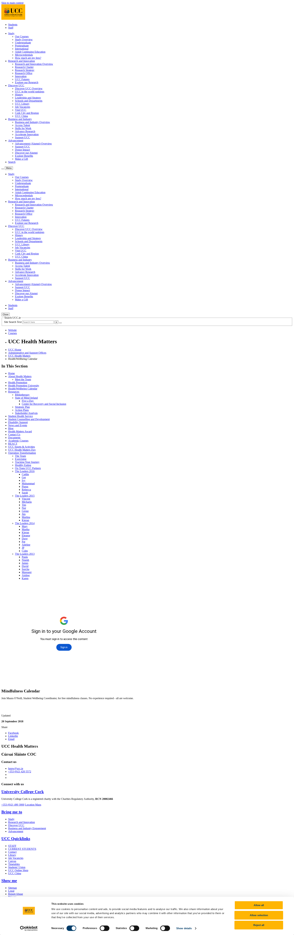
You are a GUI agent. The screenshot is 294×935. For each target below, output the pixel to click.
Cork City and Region (27, 113)
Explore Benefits (24, 155)
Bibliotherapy (22, 394)
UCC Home (14, 349)
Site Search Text (13, 322)
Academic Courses (18, 440)
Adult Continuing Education (30, 51)
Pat (23, 541)
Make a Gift (21, 158)
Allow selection (259, 915)
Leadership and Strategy (28, 97)
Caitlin (25, 474)
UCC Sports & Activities (21, 446)
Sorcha (25, 569)
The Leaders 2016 (25, 471)
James (25, 563)
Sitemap (12, 887)
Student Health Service (20, 416)
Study (11, 819)
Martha (25, 529)
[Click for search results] (60, 322)
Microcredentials (24, 54)
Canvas (12, 861)
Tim (24, 504)
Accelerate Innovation (27, 134)
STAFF (12, 845)
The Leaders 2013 (25, 553)
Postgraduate (22, 45)
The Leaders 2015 (25, 495)
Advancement (15, 831)
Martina (26, 517)
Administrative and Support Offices (27, 352)
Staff (10, 27)
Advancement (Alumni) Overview (33, 143)
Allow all (259, 905)
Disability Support (18, 422)
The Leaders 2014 (25, 523)
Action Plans (22, 410)
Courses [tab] (12, 333)
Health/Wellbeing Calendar (22, 388)
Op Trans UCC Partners (28, 468)
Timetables (14, 864)
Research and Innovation (21, 822)
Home (11, 373)
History (19, 94)
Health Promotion (17, 382)
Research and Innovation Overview (34, 64)
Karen (25, 578)
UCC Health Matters (19, 355)
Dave (25, 538)
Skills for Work (23, 128)
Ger (24, 477)
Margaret (26, 572)
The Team (20, 455)
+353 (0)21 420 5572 (19, 771)
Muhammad (28, 483)
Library (12, 855)
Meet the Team (23, 379)
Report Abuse (15, 893)
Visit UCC (20, 109)
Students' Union (16, 867)
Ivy (23, 480)
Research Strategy (24, 70)
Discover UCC (16, 825)
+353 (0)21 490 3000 (12, 804)
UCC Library (22, 103)
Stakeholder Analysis (26, 413)
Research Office (23, 73)
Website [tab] (12, 330)
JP (23, 547)
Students (12, 24)
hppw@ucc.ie (15, 768)
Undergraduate (23, 42)
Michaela (27, 501)
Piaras (25, 486)
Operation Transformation (22, 452)
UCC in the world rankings (29, 91)
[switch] (104, 928)
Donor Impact (22, 149)
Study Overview (24, 39)
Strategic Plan (22, 407)
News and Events (17, 425)
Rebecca (26, 489)
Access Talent (22, 125)
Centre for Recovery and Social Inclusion (44, 403)
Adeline (26, 544)
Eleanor (26, 535)
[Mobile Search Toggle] (2, 168)
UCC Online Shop (18, 870)
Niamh (25, 560)
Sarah (25, 492)
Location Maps (33, 804)
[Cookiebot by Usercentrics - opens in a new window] (29, 928)
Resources (13, 391)
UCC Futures (22, 79)
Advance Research (25, 131)
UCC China (21, 116)
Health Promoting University (23, 385)
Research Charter (24, 67)
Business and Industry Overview (32, 122)
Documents (14, 437)
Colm (25, 550)
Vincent (26, 498)
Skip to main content (12, 2)
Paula (25, 556)
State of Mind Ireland (26, 397)
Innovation (21, 76)
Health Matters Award (20, 431)
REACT (12, 443)
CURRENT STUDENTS (22, 848)
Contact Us (14, 434)
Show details (184, 928)
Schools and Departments (28, 100)
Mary (25, 526)
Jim (24, 514)
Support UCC (22, 137)
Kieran (25, 520)
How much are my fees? (28, 57)
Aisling (26, 575)
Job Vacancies (22, 106)
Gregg (25, 511)
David (25, 566)
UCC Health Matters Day (22, 449)
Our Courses (22, 36)
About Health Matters (19, 376)
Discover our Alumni (26, 152)
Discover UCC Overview (29, 88)
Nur (24, 508)
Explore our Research (26, 82)
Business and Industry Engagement (27, 828)
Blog (10, 428)
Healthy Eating (23, 465)
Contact (12, 851)
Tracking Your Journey (27, 462)
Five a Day (28, 400)
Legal (11, 890)
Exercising (20, 459)
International (21, 48)
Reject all (258, 925)
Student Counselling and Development (29, 419)
